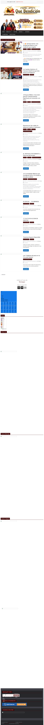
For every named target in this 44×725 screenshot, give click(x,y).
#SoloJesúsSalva (37, 82)
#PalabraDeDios (37, 55)
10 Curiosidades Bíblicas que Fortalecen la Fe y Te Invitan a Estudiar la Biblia (32, 175)
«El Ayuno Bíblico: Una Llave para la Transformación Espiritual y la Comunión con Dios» (31, 97)
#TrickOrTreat (37, 139)
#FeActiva (37, 110)
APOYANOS (27, 31)
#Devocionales (38, 136)
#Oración (34, 138)
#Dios (37, 54)
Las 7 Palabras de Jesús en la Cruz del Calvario (31, 256)
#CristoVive (34, 54)
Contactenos (12, 34)
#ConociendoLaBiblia (31, 108)
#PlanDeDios (25, 188)
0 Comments (26, 52)
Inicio (3, 31)
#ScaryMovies (32, 139)
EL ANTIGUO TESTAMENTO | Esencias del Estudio (32, 154)
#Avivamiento (26, 79)
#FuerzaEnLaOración (26, 111)
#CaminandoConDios (38, 107)
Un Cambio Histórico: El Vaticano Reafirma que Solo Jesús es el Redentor (31, 70)
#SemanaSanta (30, 56)
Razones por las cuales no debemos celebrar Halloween (31, 126)
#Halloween (25, 138)
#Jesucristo (32, 55)
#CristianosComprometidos (27, 109)
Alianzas (20, 31)
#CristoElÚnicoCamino (38, 79)
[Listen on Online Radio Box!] (14, 703)
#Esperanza (29, 137)
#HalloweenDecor (30, 138)
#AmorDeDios (26, 107)
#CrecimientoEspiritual (38, 108)
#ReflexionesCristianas (26, 139)
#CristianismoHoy (29, 54)
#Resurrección (25, 56)
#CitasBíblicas (25, 108)
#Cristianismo (33, 136)
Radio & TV (8, 31)
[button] (11, 32)
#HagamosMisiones (28, 55)
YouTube (15, 31)
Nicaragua (22, 281)
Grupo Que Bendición (33, 51)
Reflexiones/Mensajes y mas (36, 49)
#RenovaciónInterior (26, 112)
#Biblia (25, 54)
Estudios (29, 49)
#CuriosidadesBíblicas (32, 185)
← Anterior (3, 274)
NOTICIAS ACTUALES (26, 74)
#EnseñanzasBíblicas (26, 110)
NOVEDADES (32, 74)
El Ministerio (5, 34)
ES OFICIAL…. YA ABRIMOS (31, 201)
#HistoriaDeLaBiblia (37, 187)
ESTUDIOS (25, 49)
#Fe (23, 55)
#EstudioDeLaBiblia (38, 186)
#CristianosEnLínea (31, 79)
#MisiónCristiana (25, 82)
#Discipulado (34, 109)
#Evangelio (39, 54)
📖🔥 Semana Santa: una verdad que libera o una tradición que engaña (30, 45)
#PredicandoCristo (31, 82)
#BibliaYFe (32, 107)
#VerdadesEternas (30, 188)
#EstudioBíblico (32, 110)
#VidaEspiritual (32, 112)
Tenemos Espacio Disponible (31, 237)
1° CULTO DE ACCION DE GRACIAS (30, 219)
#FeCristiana (25, 187)
